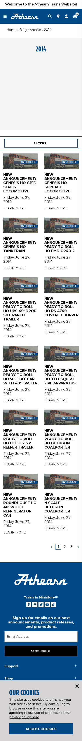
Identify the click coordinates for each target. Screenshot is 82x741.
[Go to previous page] (52, 547)
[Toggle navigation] (7, 16)
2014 (47, 30)
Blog (23, 30)
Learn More (14, 208)
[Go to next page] (78, 547)
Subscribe (41, 651)
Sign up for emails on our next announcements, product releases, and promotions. (41, 622)
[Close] (77, 686)
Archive (35, 30)
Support (11, 666)
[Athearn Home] (25, 16)
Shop (8, 678)
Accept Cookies (41, 729)
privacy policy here (24, 717)
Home (11, 30)
